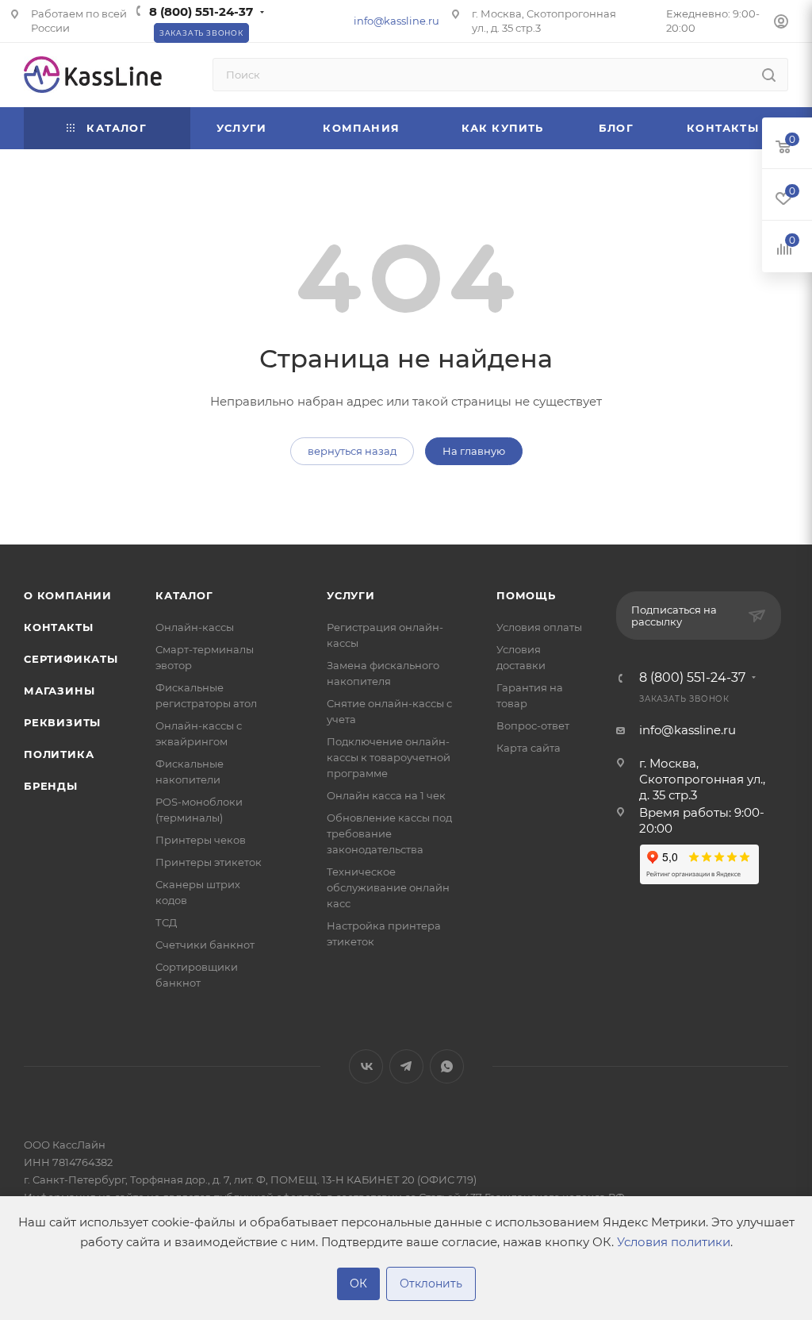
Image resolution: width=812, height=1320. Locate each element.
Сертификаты (71, 658)
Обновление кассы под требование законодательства (389, 833)
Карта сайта (528, 747)
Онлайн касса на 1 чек (386, 795)
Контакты (58, 627)
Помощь (526, 595)
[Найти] (768, 74)
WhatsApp (447, 1066)
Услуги (351, 595)
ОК (358, 1283)
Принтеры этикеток (208, 862)
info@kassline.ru (396, 20)
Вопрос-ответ (532, 725)
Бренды (51, 785)
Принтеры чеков (200, 839)
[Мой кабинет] (781, 23)
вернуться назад (352, 450)
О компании (68, 595)
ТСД (166, 922)
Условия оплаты (539, 627)
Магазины (59, 690)
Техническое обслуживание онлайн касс (388, 887)
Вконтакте (366, 1066)
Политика (59, 754)
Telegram (406, 1066)
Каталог (184, 595)
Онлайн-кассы (194, 627)
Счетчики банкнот (205, 944)
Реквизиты (62, 722)
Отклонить (431, 1283)
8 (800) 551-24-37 (201, 11)
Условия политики (673, 1241)
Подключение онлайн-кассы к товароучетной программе (388, 757)
